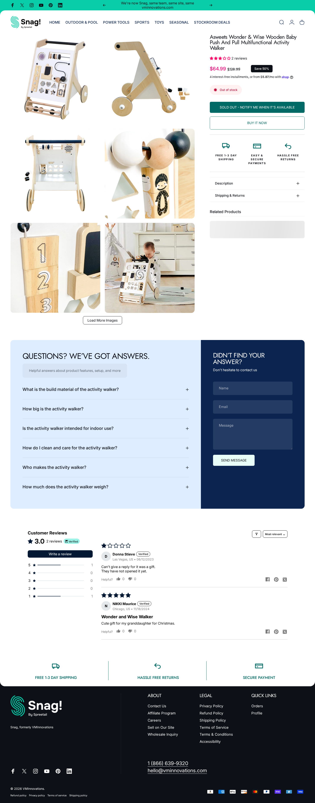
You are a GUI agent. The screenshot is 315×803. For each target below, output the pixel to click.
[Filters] (256, 534)
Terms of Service (214, 727)
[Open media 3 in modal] (55, 174)
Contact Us (157, 706)
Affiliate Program (162, 713)
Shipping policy (78, 795)
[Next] (211, 5)
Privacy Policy (211, 706)
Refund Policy (211, 713)
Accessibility (210, 741)
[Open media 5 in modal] (55, 268)
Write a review (60, 554)
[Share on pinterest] (276, 579)
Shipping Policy (213, 720)
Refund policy (18, 795)
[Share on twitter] (285, 579)
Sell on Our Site (161, 727)
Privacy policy (37, 795)
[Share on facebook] (267, 579)
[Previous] (104, 5)
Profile (256, 713)
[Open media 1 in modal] (55, 79)
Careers (154, 720)
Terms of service (57, 795)
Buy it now (257, 123)
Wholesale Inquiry (163, 734)
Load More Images (102, 320)
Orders (257, 706)
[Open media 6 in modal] (150, 268)
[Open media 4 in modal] (150, 174)
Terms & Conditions (216, 734)
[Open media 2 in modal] (150, 79)
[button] (220, 58)
